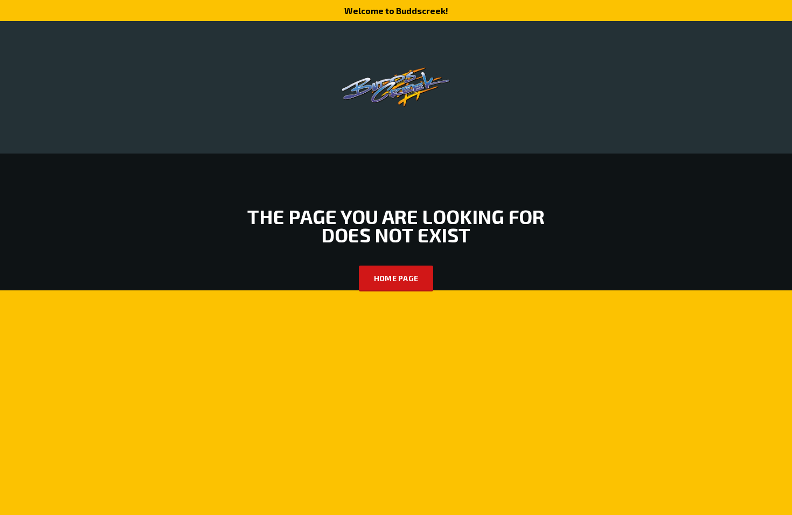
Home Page (396, 278)
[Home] (396, 86)
